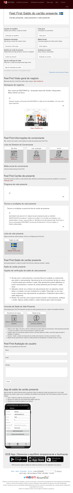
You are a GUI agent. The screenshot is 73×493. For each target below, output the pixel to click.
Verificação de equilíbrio (37, 2)
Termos (30, 471)
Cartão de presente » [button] (11, 57)
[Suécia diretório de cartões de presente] (61, 13)
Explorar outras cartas (14, 250)
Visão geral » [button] (43, 35)
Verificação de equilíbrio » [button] (12, 35)
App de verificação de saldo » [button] (13, 67)
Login (67, 7)
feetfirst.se (14, 159)
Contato (63, 2)
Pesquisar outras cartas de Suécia (59, 72)
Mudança (59, 471)
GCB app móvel (8, 180)
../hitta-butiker (36, 159)
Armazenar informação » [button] (12, 46)
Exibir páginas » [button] (43, 46)
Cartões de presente (22, 2)
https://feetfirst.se (38, 81)
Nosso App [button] (50, 2)
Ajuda (17, 471)
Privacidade (23, 471)
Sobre (12, 471)
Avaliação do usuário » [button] (45, 57)
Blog (57, 2)
